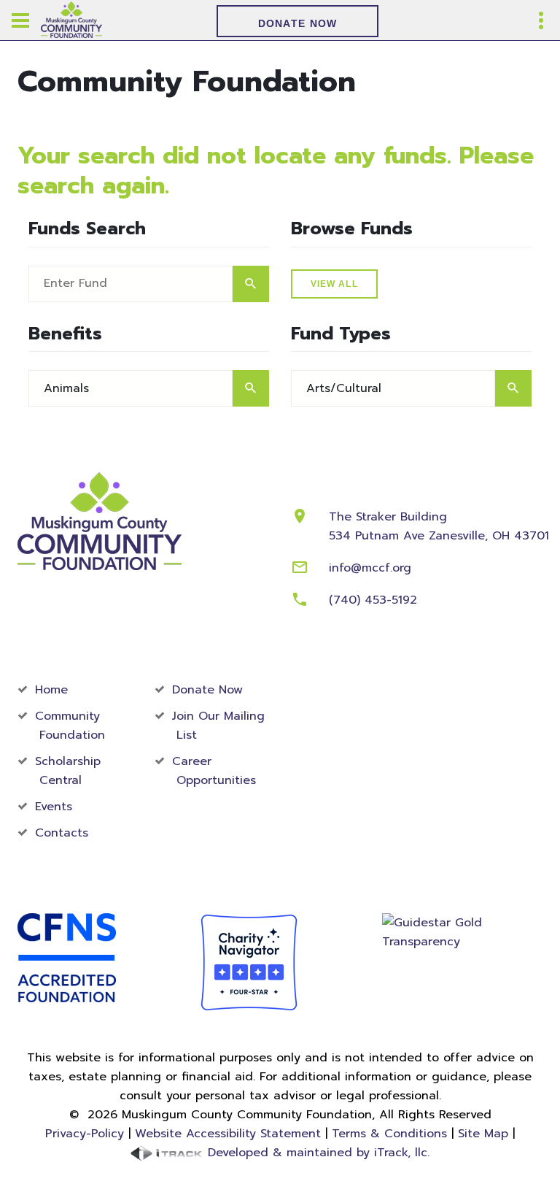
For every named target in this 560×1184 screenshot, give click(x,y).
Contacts (61, 833)
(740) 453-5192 (373, 600)
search (251, 284)
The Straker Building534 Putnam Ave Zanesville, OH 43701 (439, 526)
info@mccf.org (370, 568)
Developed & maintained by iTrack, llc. (316, 1152)
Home (51, 690)
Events (53, 806)
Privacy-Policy (84, 1133)
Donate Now (298, 23)
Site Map (483, 1133)
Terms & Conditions (389, 1133)
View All (334, 284)
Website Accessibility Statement (228, 1133)
